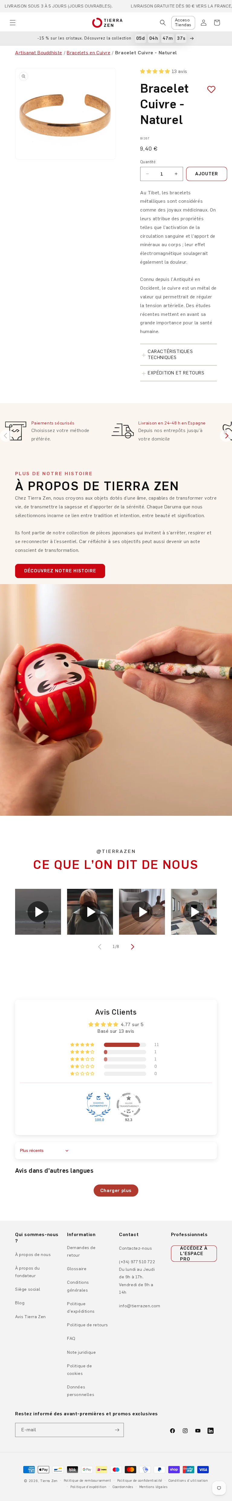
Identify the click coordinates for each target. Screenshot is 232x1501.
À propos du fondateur (27, 1272)
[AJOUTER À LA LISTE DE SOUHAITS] (209, 90)
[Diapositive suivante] (226, 436)
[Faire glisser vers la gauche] (100, 947)
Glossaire (76, 1268)
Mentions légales (153, 1487)
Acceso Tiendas (183, 22)
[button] (12, 22)
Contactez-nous (135, 1248)
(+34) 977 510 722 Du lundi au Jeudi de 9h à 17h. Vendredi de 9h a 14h (137, 1277)
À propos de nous (33, 1254)
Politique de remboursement (87, 1481)
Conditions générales (78, 1286)
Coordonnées (122, 1487)
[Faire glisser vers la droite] (132, 947)
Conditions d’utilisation (188, 1481)
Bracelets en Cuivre (88, 53)
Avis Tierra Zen (30, 1316)
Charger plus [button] (116, 1190)
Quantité (148, 162)
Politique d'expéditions (81, 1307)
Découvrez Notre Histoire (60, 571)
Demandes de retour (81, 1251)
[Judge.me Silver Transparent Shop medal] (129, 1105)
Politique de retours (87, 1325)
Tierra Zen (49, 1481)
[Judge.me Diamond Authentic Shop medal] (98, 1105)
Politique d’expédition (88, 1487)
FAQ (71, 1338)
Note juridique (81, 1352)
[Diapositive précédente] (6, 436)
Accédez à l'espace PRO (194, 1253)
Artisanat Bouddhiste (38, 53)
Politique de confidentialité (140, 1481)
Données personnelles (80, 1391)
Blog (19, 1302)
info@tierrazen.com (139, 1306)
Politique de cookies (79, 1369)
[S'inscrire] (117, 1430)
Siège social (27, 1289)
